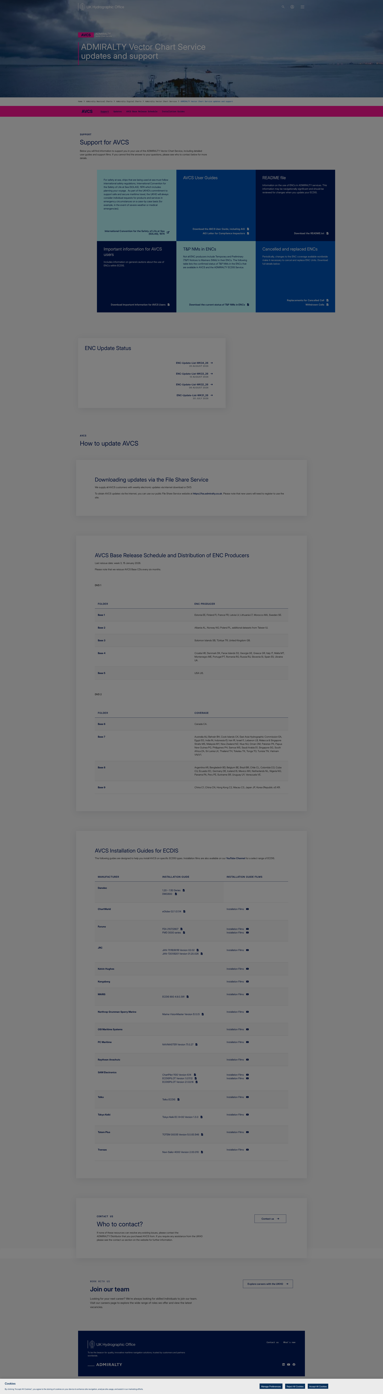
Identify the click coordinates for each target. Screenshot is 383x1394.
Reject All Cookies (295, 1386)
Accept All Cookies (318, 1386)
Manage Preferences (271, 1386)
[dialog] (191, 1386)
